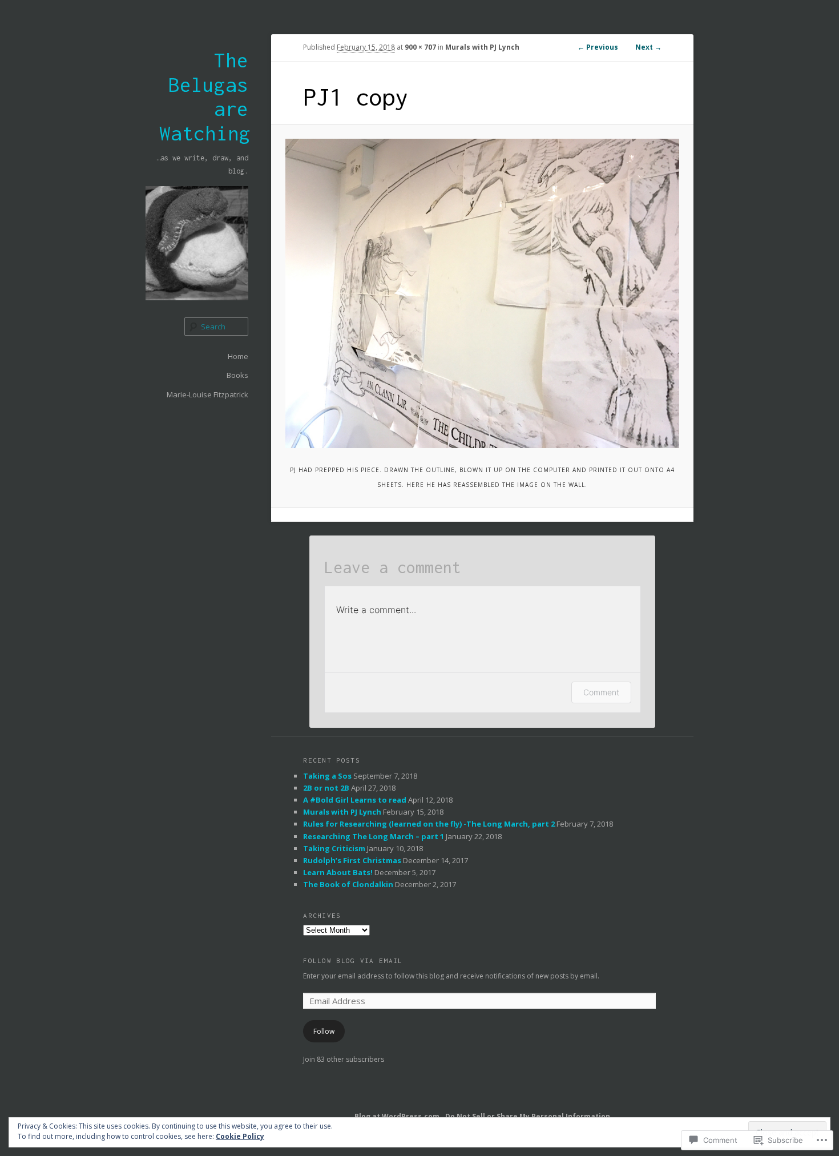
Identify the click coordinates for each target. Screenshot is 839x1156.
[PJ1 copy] (482, 293)
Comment (601, 692)
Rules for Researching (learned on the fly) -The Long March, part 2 (429, 824)
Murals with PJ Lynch (482, 47)
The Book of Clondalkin (348, 884)
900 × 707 (420, 47)
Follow (323, 1031)
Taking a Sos (327, 776)
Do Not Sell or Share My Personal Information (527, 1116)
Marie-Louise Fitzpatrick (207, 394)
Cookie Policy (240, 1136)
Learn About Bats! (338, 872)
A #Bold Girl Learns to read (354, 800)
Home (238, 356)
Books (237, 375)
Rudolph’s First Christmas (352, 860)
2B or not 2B (326, 788)
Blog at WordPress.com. (398, 1116)
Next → (648, 47)
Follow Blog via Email (352, 960)
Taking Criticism (334, 848)
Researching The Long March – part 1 (373, 836)
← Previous (598, 47)
